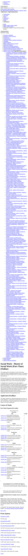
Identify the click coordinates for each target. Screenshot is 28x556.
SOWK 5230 (3, 429)
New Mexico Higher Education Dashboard (14, 508)
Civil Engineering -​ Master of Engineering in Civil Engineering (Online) (15, 174)
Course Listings (6, 359)
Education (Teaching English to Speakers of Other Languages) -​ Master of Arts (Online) (15, 221)
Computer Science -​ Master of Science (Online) (16, 186)
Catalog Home (6, 4)
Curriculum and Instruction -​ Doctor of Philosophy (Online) (14, 295)
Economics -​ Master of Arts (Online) (14, 194)
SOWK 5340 (3, 444)
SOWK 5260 (3, 457)
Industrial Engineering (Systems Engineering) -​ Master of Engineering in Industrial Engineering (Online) (16, 254)
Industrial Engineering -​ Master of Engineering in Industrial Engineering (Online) (16, 257)
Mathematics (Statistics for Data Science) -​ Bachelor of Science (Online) (15, 111)
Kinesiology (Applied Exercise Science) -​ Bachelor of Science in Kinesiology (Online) (15, 103)
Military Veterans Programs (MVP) (10, 43)
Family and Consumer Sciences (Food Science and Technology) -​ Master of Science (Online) (16, 241)
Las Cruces (5, 15)
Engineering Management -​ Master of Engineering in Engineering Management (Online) (15, 235)
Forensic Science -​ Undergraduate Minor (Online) (16, 123)
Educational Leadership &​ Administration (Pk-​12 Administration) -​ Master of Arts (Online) (16, 227)
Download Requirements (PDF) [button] (7, 525)
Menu (12, 11)
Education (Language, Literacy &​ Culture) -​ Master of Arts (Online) (15, 214)
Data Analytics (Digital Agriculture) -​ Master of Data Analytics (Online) (16, 193)
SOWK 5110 (3, 415)
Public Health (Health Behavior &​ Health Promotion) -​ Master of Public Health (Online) (16, 277)
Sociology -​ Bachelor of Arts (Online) (14, 117)
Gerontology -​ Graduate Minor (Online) (14, 306)
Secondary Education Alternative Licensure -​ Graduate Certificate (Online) (15, 345)
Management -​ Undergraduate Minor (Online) (16, 133)
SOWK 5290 (3, 474)
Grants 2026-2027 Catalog (6, 549)
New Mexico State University (7, 10)
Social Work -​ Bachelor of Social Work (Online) (16, 116)
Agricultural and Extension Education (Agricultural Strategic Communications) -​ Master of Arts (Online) (16, 157)
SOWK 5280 (3, 462)
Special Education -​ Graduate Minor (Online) (15, 307)
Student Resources (7, 358)
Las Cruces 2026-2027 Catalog (7, 544)
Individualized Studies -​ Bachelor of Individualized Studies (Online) (13, 81)
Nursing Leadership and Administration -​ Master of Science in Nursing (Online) (16, 275)
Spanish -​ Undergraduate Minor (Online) (14, 142)
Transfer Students (7, 42)
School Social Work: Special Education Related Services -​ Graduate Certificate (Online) (16, 342)
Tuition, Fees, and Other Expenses (10, 46)
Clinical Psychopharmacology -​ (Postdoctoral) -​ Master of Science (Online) (16, 177)
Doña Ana (5, 19)
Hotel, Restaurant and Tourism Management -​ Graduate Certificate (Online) (16, 331)
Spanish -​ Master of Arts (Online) (13, 291)
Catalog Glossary (7, 38)
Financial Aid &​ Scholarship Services (11, 47)
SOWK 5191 (3, 449)
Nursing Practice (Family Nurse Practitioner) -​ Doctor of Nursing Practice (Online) (16, 297)
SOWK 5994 (3, 470)
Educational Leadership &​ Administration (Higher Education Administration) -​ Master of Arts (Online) (16, 224)
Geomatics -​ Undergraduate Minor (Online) (15, 124)
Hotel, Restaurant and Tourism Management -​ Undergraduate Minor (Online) (16, 128)
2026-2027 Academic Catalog (20, 10)
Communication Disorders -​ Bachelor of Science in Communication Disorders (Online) (16, 59)
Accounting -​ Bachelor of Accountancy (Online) (16, 52)
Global (4, 16)
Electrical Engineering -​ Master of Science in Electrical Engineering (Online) (15, 232)
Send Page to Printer (5, 516)
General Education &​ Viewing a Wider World (13, 48)
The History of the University (9, 36)
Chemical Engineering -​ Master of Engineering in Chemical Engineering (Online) (16, 172)
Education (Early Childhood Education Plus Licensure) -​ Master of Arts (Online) (15, 206)
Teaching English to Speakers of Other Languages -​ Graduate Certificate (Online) (15, 352)
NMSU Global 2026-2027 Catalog (8, 535)
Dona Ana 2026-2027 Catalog (7, 539)
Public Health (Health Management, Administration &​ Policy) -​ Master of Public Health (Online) (15, 281)
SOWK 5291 (3, 472)
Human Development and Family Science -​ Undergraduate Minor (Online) (15, 130)
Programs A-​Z (6, 37)
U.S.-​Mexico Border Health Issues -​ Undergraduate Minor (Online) (13, 144)
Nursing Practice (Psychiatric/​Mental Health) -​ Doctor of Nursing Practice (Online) (16, 302)
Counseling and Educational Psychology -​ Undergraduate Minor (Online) (15, 122)
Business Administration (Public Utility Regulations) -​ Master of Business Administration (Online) (16, 169)
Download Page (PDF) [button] (5, 521)
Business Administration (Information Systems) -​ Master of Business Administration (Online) (16, 166)
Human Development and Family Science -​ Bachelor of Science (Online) (15, 79)
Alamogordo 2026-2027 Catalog (8, 530)
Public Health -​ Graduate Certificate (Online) (15, 338)
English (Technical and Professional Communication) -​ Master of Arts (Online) (15, 238)
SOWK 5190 (3, 448)
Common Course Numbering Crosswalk (12, 49)
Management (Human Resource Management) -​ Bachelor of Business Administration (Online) (16, 106)
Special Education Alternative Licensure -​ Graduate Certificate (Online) (15, 347)
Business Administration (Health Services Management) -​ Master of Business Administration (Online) (15, 163)
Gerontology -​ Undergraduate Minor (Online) (15, 126)
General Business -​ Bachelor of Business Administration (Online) (14, 71)
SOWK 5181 (3, 438)
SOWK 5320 (3, 427)
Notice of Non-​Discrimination (9, 360)
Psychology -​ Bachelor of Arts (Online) (14, 112)
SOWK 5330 (3, 435)
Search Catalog (4, 8)
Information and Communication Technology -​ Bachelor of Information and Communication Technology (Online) (16, 84)
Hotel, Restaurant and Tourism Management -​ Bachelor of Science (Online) (16, 76)
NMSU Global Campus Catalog (10, 25)
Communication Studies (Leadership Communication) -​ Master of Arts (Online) (15, 182)
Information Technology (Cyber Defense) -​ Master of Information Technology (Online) (15, 262)
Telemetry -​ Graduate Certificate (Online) (15, 356)
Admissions (5, 41)
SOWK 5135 (3, 420)
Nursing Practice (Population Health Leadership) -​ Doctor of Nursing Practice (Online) (16, 300)
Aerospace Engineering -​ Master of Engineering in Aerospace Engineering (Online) (16, 146)
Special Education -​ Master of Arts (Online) (15, 293)
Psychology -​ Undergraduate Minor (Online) (15, 134)
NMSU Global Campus (8, 26)
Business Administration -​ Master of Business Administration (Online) (15, 160)
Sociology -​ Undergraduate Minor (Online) (15, 140)
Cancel (2, 553)
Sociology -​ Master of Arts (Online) (13, 290)
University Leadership (8, 35)
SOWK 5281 (3, 459)
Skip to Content (6, 1)
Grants (4, 20)
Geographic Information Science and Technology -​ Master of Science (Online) (16, 250)
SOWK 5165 (3, 418)
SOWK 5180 (3, 436)
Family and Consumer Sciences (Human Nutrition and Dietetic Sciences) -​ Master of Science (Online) (16, 247)
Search (24, 8)
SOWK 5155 (3, 425)
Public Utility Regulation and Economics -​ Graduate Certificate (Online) (15, 340)
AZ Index (5, 2)
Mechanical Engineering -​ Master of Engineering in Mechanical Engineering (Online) (16, 270)
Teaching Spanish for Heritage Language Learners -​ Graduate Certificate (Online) (15, 355)
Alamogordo (6, 18)
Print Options (6, 21)
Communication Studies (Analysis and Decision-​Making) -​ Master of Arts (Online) (16, 179)
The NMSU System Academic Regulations (12, 40)
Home (4, 24)
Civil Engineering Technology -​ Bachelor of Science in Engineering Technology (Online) (15, 57)
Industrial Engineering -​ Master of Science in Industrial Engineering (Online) (15, 259)
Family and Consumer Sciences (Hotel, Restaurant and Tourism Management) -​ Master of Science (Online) (16, 244)
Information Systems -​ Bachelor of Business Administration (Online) (15, 101)
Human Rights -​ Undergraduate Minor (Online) (16, 132)
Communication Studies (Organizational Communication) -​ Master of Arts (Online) (15, 184)
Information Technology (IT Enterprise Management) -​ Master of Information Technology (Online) (14, 265)
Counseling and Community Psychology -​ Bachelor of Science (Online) (15, 64)
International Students (8, 45)
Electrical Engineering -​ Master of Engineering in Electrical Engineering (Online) (16, 230)
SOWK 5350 (3, 467)
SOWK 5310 (3, 455)
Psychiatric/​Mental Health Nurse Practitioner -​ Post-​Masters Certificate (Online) (16, 336)
